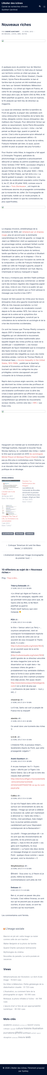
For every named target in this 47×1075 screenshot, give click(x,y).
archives (22, 1025)
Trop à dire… (12, 578)
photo (18, 1032)
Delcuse (14, 887)
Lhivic (14, 34)
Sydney (25, 1071)
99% (35, 403)
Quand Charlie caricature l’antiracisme (19, 948)
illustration (8, 533)
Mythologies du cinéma (13, 952)
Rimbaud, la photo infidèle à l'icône (18, 998)
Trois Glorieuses (18, 186)
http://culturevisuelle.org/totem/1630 (27, 655)
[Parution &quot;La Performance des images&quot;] (32, 491)
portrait (33, 1033)
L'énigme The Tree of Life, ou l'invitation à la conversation (10, 518)
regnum (39, 1033)
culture (19, 1028)
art (26, 1025)
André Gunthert (12, 31)
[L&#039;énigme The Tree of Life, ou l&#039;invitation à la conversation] (11, 510)
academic (7, 1025)
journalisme (8, 1033)
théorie (21, 1037)
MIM (19, 34)
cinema (37, 1025)
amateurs (16, 1025)
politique (19, 533)
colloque (6, 1029)
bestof (30, 1025)
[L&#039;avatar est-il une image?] (11, 485)
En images (6, 34)
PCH (13, 619)
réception (7, 1037)
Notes (24, 34)
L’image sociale (15, 928)
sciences (29, 533)
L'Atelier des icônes (12, 3)
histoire (28, 1028)
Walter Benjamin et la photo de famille (19, 943)
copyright (12, 1029)
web (28, 1037)
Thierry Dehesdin (18, 586)
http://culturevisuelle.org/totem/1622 (27, 646)
